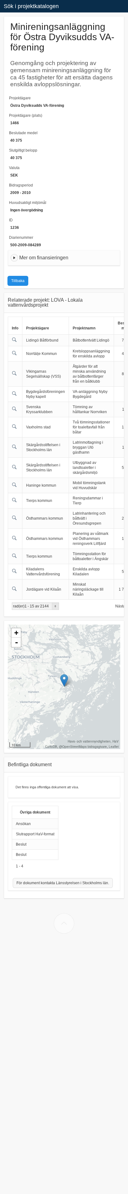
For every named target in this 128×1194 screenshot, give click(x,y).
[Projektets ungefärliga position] (64, 680)
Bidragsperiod (21, 185)
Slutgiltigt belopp (23, 150)
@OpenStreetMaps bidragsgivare (83, 746)
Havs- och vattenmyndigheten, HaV (93, 741)
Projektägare (20, 98)
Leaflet (114, 746)
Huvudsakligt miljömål (27, 203)
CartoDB (51, 746)
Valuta (14, 168)
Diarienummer (21, 237)
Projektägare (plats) (25, 115)
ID (11, 220)
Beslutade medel (23, 133)
